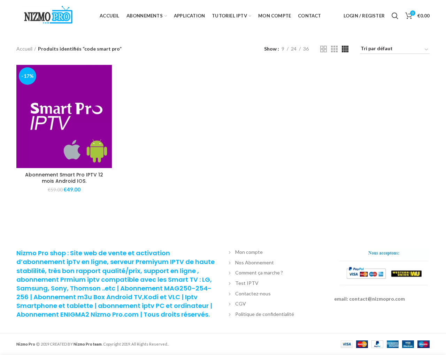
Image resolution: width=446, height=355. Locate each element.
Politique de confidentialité (264, 314)
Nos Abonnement (254, 262)
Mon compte (249, 252)
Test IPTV (247, 283)
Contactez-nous (253, 293)
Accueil (24, 49)
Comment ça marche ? (259, 272)
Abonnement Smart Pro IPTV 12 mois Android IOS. (64, 178)
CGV (240, 304)
